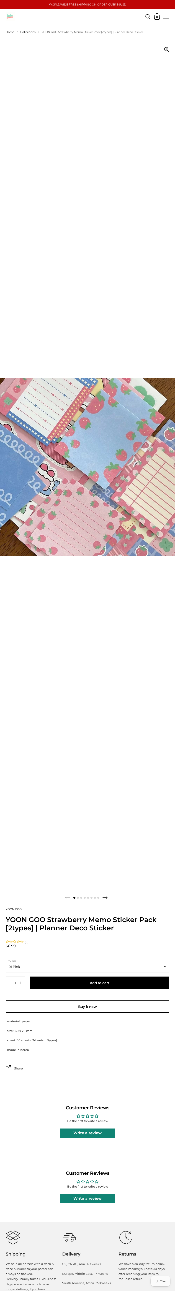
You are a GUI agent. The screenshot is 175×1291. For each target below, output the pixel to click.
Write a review (87, 1133)
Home (10, 32)
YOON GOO (14, 909)
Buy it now (87, 1006)
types (12, 961)
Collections (28, 32)
